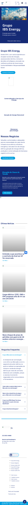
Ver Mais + (5, 260)
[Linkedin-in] (12, 428)
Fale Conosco (14, 475)
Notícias (13, 485)
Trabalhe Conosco (15, 477)
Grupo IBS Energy (15, 460)
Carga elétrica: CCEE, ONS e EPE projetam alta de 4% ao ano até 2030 (14, 296)
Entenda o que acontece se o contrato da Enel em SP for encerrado (13, 256)
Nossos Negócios (15, 463)
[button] (26, 3)
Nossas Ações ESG (15, 465)
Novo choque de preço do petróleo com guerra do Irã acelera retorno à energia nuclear (13, 338)
